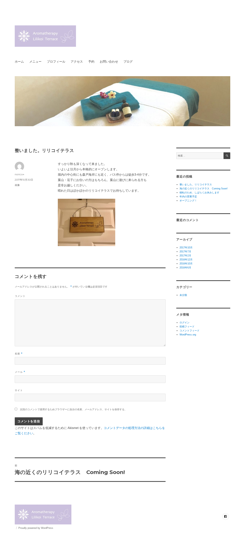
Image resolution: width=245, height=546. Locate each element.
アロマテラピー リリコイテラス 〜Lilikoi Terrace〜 (66, 36)
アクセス (77, 61)
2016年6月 (185, 267)
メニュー (35, 61)
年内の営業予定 (188, 196)
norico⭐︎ (19, 174)
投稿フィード (187, 326)
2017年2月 (185, 255)
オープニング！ (188, 200)
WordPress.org (188, 334)
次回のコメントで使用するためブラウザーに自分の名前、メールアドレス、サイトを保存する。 (73, 409)
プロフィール (56, 61)
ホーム (19, 61)
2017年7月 (185, 251)
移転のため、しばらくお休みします (199, 192)
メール (20, 372)
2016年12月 (186, 259)
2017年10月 (186, 247)
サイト (19, 390)
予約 (91, 61)
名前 (19, 353)
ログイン (184, 322)
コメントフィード (189, 330)
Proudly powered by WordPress (35, 528)
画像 (17, 185)
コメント (20, 295)
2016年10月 (186, 263)
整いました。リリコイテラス (196, 184)
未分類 (183, 295)
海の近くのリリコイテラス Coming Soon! (204, 188)
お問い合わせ (109, 61)
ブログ (128, 61)
